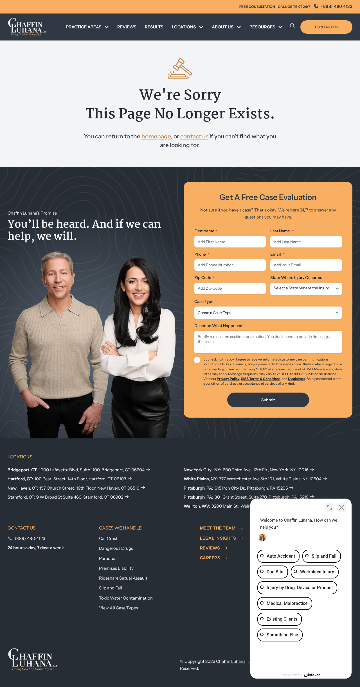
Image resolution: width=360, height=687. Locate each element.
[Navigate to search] (292, 27)
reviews (210, 548)
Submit (268, 399)
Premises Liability (116, 568)
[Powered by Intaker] (312, 675)
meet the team (218, 528)
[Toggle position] (329, 507)
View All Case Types (118, 608)
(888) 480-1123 (336, 6)
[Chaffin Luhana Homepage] (27, 27)
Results (154, 27)
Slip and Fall (110, 588)
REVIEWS (126, 27)
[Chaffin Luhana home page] (33, 659)
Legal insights (218, 538)
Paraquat (108, 558)
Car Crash (108, 538)
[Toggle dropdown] (106, 27)
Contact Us (326, 27)
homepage (156, 136)
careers (210, 557)
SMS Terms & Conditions (260, 379)
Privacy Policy (228, 379)
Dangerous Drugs (116, 548)
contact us (194, 136)
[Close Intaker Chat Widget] (341, 507)
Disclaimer (296, 379)
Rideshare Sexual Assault (123, 578)
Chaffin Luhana (231, 661)
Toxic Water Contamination (126, 598)
